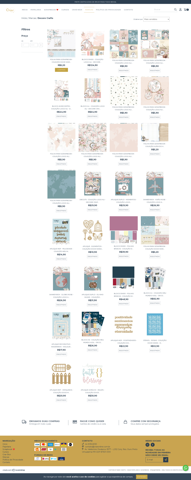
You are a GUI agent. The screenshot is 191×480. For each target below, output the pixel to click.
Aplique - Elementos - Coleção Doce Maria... (92, 247)
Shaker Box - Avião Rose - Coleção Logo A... (154, 201)
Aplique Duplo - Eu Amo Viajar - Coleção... (92, 296)
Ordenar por (138, 19)
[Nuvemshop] (14, 471)
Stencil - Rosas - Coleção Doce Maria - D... (155, 341)
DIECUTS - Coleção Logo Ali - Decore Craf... (93, 201)
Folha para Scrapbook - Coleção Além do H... (155, 145)
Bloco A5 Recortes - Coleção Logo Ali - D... (61, 107)
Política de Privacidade (108, 10)
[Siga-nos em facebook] (153, 445)
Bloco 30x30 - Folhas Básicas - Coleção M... (124, 295)
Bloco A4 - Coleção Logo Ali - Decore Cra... (93, 107)
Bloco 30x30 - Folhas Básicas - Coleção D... (124, 247)
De (22, 41)
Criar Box (77, 10)
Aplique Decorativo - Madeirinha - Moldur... (61, 345)
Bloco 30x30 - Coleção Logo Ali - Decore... (92, 60)
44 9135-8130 (91, 444)
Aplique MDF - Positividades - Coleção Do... (124, 341)
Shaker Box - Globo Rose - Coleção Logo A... (61, 296)
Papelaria (36, 10)
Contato (128, 10)
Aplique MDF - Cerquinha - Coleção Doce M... (61, 391)
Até (31, 41)
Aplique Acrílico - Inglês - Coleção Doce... (92, 391)
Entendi (141, 477)
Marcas (89, 10)
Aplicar (41, 45)
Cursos (65, 10)
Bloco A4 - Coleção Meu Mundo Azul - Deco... (155, 294)
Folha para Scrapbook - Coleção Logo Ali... (123, 61)
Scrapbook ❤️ (51, 10)
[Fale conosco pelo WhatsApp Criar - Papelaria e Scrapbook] (185, 468)
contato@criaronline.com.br (97, 447)
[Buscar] (175, 9)
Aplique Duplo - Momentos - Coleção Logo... (124, 201)
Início (25, 10)
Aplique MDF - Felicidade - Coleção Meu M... (61, 250)
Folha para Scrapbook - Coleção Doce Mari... (61, 60)
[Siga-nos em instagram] (147, 445)
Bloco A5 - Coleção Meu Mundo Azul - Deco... (92, 341)
